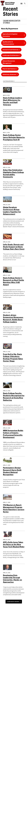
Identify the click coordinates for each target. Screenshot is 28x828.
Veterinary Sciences (9, 74)
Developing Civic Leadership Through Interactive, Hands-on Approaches (12, 578)
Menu (21, 2)
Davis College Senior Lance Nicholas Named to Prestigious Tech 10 (14, 137)
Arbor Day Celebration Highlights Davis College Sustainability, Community (13, 173)
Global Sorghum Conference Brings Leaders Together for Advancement (12, 210)
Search (25, 2)
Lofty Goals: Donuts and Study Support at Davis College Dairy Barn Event (13, 246)
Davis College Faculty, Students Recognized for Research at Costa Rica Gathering (13, 396)
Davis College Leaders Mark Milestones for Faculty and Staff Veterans (12, 101)
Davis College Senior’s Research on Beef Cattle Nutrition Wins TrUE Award (13, 281)
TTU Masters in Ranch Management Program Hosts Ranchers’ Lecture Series (13, 508)
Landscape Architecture (11, 55)
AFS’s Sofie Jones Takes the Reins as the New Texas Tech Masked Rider (13, 544)
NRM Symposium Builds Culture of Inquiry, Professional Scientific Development (13, 433)
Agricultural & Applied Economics (10, 35)
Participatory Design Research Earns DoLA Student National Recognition (12, 471)
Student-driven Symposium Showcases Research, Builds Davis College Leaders (13, 318)
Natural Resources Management (9, 62)
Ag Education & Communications (8, 43)
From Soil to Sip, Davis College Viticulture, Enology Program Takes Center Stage (13, 357)
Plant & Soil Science (9, 69)
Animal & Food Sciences (11, 49)
